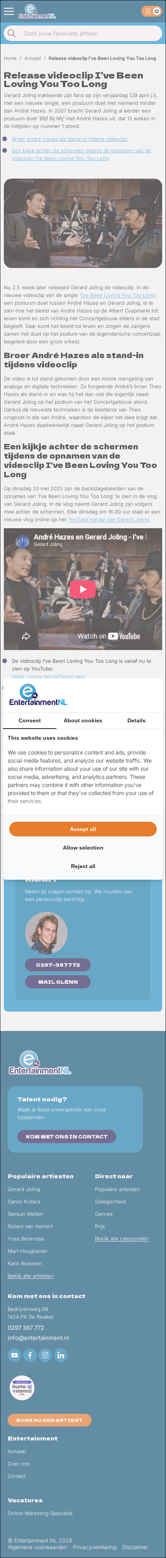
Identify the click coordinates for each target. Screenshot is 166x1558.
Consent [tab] (30, 720)
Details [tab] (136, 720)
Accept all (83, 829)
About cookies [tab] (83, 720)
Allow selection (83, 848)
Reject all (83, 866)
